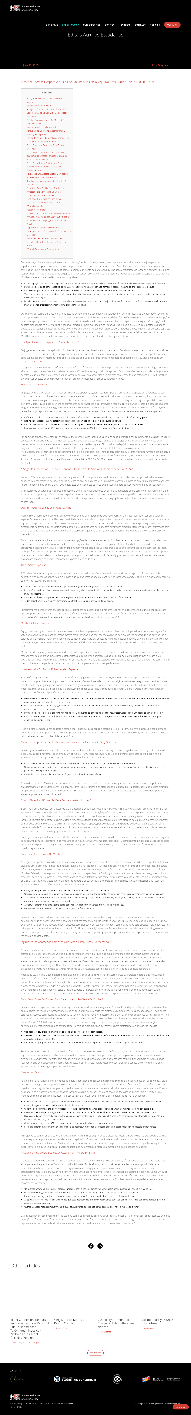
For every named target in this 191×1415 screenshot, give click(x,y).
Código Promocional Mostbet (40, 195)
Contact (140, 25)
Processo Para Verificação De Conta (44, 191)
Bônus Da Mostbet (35, 206)
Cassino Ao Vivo (34, 170)
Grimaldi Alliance (17, 1407)
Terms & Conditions (34, 1404)
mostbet (37, 361)
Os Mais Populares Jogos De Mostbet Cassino (48, 120)
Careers (125, 25)
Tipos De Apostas (35, 123)
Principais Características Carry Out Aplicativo (48, 216)
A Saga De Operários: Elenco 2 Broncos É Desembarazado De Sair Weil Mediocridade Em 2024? (47, 113)
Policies (155, 25)
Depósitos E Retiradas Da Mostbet (43, 227)
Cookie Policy (16, 1404)
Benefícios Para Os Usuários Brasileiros (45, 188)
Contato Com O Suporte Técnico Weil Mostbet (49, 213)
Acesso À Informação (37, 209)
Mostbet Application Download (41, 127)
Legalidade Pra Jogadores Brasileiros (44, 198)
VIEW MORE (95, 1352)
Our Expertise (91, 25)
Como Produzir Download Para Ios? (43, 202)
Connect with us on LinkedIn (58, 1404)
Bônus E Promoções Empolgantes (43, 249)
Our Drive (52, 25)
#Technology (70, 25)
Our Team (110, 25)
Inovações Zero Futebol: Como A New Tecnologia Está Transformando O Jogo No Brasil (46, 242)
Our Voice (172, 24)
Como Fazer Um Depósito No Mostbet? (45, 152)
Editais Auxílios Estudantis (39, 105)
